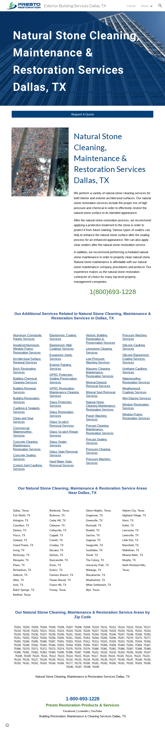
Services (92, 352)
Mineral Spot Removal (101, 392)
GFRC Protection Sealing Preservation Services (63, 378)
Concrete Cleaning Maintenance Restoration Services (27, 445)
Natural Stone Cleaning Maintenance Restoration (101, 406)
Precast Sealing (96, 439)
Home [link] (131, 6)
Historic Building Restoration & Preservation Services (100, 339)
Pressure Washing (134, 335)
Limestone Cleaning (99, 348)
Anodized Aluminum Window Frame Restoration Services (27, 349)
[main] (76, 58)
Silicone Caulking (134, 345)
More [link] (145, 6)
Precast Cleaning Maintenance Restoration (97, 429)
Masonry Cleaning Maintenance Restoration (98, 372)
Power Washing (96, 415)
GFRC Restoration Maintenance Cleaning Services (64, 392)
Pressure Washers (98, 459)
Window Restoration (136, 404)
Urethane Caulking (134, 368)
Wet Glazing (130, 398)
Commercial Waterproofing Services (23, 432)
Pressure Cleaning (98, 449)
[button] (160, 5)
